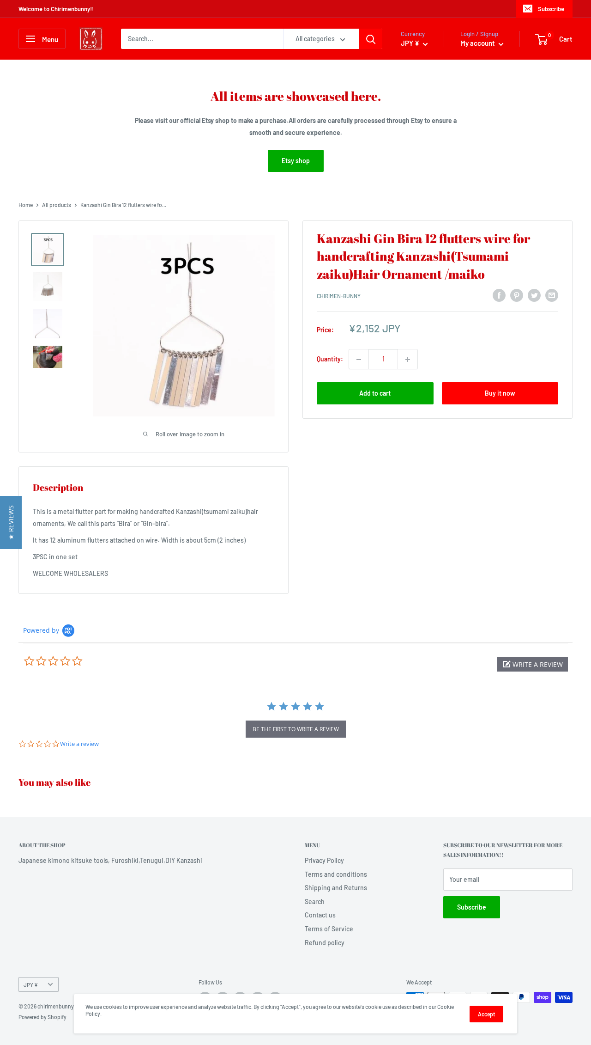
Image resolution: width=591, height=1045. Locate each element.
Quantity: (330, 359)
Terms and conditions (336, 874)
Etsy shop (296, 161)
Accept (486, 1014)
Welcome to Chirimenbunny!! (56, 8)
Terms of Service (329, 929)
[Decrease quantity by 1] (358, 359)
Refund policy (324, 943)
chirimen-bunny (339, 296)
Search (315, 901)
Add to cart (375, 393)
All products (56, 205)
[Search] (370, 39)
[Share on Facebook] (499, 294)
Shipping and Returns (336, 888)
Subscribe (551, 8)
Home (25, 205)
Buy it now (500, 393)
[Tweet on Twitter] (534, 294)
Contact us (320, 915)
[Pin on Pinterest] (516, 294)
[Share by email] (551, 294)
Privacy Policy (324, 860)
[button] (532, 664)
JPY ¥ (31, 984)
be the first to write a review (296, 729)
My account (478, 43)
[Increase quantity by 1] (407, 359)
